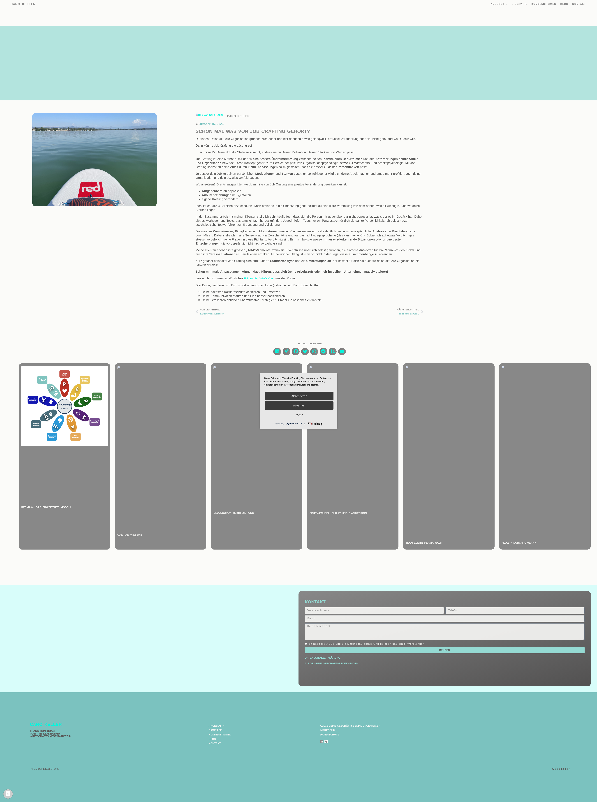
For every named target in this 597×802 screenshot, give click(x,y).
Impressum (327, 730)
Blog (564, 4)
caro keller (23, 4)
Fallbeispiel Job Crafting (259, 278)
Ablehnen (299, 405)
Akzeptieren (299, 396)
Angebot (497, 4)
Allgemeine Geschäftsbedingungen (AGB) (349, 725)
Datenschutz (329, 734)
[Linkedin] (321, 741)
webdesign (561, 769)
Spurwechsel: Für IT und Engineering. (339, 513)
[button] (277, 352)
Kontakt (579, 4)
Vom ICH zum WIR (129, 535)
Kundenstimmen (543, 4)
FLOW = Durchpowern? (519, 542)
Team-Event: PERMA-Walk (424, 542)
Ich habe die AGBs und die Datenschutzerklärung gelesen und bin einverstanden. (367, 643)
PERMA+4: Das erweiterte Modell (46, 507)
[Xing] (326, 741)
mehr (299, 414)
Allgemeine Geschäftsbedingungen (331, 663)
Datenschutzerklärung (322, 657)
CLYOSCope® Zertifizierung (233, 512)
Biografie (519, 4)
